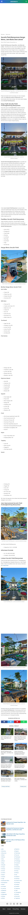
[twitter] (10, 722)
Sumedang (17, 882)
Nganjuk (17, 851)
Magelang (4, 890)
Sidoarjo (17, 872)
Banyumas (4, 853)
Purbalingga (17, 860)
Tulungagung (18, 892)
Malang (3, 896)
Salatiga (17, 864)
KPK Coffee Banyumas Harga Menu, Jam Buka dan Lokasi (21, 779)
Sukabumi (17, 876)
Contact (9, 908)
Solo (16, 874)
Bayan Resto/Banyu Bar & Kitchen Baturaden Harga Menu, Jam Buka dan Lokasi (20, 738)
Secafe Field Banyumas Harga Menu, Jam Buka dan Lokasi (7, 753)
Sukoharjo (17, 878)
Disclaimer (23, 908)
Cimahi (3, 870)
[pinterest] (17, 722)
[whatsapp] (24, 722)
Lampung (4, 888)
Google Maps (5, 565)
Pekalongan (17, 856)
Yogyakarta (17, 898)
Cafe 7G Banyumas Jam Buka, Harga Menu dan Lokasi (6, 738)
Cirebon (3, 872)
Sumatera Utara (18, 880)
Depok (3, 874)
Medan (3, 898)
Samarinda (17, 866)
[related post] (7, 731)
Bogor (3, 862)
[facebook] (4, 722)
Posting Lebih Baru (6, 786)
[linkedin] (17, 904)
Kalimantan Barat (5, 880)
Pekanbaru (17, 858)
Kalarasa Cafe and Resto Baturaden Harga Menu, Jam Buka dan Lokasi (6, 766)
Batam (3, 855)
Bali (2, 849)
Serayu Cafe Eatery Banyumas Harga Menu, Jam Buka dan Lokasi (20, 753)
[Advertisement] (14, 19)
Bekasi (3, 860)
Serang (16, 870)
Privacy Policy (16, 908)
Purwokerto (17, 862)
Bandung (4, 851)
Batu (3, 858)
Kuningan (4, 886)
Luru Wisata (14, 1)
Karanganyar (4, 882)
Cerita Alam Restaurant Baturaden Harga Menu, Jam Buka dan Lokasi (20, 766)
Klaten (3, 884)
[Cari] (26, 2)
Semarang (17, 868)
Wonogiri (17, 894)
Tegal (16, 890)
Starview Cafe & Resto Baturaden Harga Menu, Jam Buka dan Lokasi (6, 779)
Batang (3, 856)
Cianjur (3, 866)
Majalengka (4, 894)
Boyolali (3, 864)
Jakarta (3, 876)
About (4, 908)
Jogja (3, 878)
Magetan (4, 892)
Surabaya (17, 884)
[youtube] (21, 904)
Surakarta (17, 886)
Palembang (17, 853)
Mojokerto (17, 849)
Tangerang (17, 888)
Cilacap (3, 868)
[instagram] (11, 904)
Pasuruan (17, 855)
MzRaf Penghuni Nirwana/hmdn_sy (10, 42)
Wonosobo (17, 896)
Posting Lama (23, 786)
